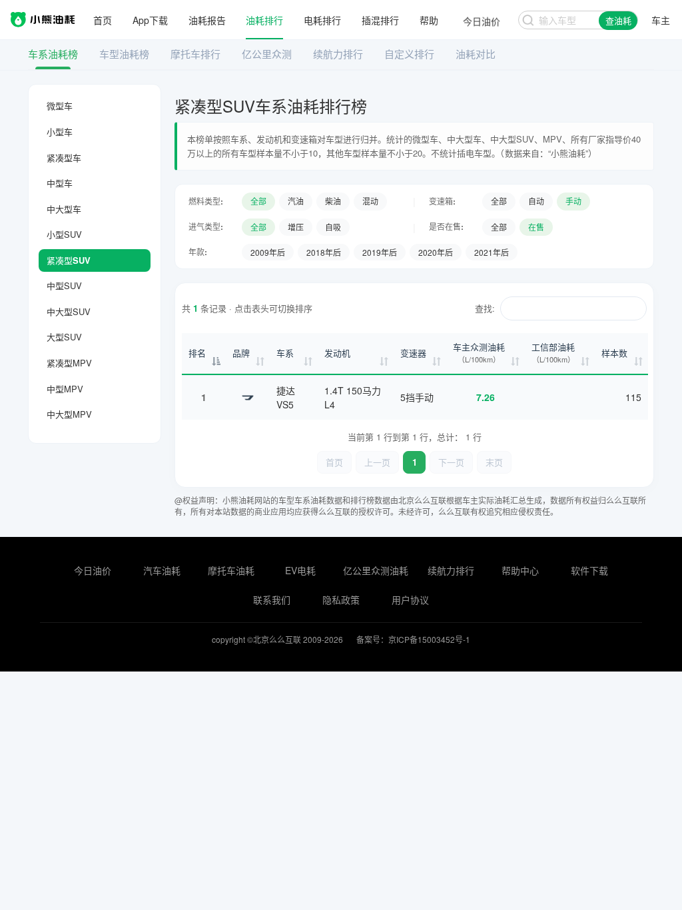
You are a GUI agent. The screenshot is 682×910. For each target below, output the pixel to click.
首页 (102, 20)
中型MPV (65, 388)
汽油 (296, 201)
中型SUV (64, 285)
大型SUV (64, 336)
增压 (296, 226)
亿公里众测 (267, 54)
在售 (536, 226)
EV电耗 (300, 570)
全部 (258, 201)
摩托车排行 (195, 54)
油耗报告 (207, 20)
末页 (494, 462)
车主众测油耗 (479, 352)
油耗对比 (476, 54)
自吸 (333, 226)
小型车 (60, 131)
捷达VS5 (285, 397)
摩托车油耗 (231, 570)
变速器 (413, 352)
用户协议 (410, 599)
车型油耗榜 (124, 54)
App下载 (150, 20)
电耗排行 (322, 20)
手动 (573, 201)
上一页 (377, 462)
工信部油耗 (553, 352)
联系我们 (271, 599)
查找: (485, 308)
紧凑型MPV (69, 362)
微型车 (60, 105)
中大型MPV (69, 414)
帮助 (429, 20)
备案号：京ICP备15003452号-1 (413, 639)
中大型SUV (69, 311)
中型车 (60, 183)
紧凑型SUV (69, 260)
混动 (370, 201)
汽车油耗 (161, 570)
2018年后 (323, 252)
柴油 (333, 201)
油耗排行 (264, 20)
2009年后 (267, 252)
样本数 (614, 352)
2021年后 (491, 252)
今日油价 (92, 570)
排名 (197, 352)
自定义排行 (409, 54)
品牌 (241, 352)
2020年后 (435, 252)
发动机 (337, 352)
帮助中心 (520, 570)
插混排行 (380, 20)
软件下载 (589, 570)
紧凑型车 (64, 157)
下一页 (451, 462)
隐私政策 (341, 599)
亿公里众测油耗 (375, 570)
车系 (285, 352)
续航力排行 (338, 54)
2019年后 (379, 252)
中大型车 (64, 209)
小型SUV (64, 234)
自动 (536, 201)
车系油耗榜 (53, 54)
